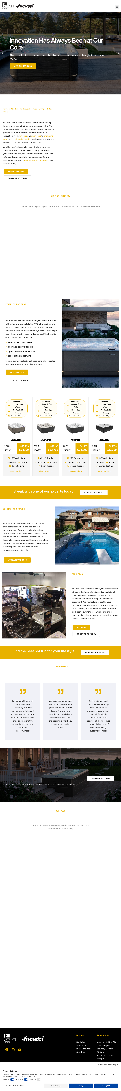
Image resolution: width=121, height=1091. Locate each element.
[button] (117, 7)
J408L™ (96, 450)
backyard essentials (22, 139)
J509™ (7, 450)
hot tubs (23, 136)
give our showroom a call (36, 160)
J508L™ (67, 450)
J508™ (37, 450)
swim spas (36, 136)
